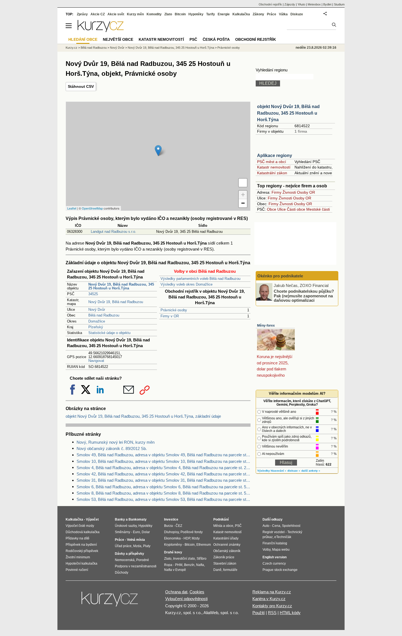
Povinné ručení (77, 570)
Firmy (276, 192)
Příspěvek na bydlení (81, 545)
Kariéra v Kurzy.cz (269, 598)
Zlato (168, 14)
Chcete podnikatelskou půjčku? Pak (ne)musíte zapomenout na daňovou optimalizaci (304, 296)
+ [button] (243, 194)
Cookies (197, 591)
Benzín (189, 565)
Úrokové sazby (126, 526)
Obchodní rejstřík (270, 4)
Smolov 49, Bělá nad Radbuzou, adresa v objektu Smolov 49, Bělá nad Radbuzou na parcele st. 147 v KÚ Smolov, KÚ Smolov (163, 454)
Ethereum (203, 545)
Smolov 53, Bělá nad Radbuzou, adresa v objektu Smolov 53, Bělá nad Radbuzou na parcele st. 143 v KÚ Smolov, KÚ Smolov (163, 499)
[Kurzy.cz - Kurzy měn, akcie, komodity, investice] (101, 30)
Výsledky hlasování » (271, 470)
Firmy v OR (170, 316)
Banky (120, 519)
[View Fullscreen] (243, 183)
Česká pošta (216, 39)
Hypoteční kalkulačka (81, 563)
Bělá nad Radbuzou (103, 315)
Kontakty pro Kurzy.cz (272, 605)
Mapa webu (281, 549)
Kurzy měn (135, 14)
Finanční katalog (275, 543)
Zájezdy (289, 4)
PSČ (193, 39)
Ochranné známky (226, 545)
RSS (272, 612)
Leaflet (71, 208)
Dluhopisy (171, 532)
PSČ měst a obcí (271, 161)
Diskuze (296, 14)
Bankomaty (138, 519)
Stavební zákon (224, 563)
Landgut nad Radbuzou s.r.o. (113, 232)
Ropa (168, 565)
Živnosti (289, 192)
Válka (283, 14)
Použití (258, 612)
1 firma (301, 131)
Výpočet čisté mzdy (80, 526)
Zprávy (82, 14)
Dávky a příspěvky (129, 554)
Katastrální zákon (272, 173)
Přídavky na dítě (77, 538)
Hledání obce (82, 39)
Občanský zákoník (226, 551)
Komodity (154, 14)
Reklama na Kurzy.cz (271, 591)
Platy (146, 546)
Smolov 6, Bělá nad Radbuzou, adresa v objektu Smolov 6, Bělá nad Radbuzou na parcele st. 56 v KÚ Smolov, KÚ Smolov (163, 486)
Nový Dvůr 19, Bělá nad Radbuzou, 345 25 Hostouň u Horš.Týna (171, 47)
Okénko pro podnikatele (280, 276)
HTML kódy (290, 612)
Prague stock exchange (280, 570)
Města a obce (223, 526)
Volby (266, 549)
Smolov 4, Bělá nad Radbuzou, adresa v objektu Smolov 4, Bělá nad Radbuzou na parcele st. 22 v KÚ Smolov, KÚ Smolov (163, 467)
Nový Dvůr (96, 309)
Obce (271, 209)
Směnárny (122, 532)
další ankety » (310, 470)
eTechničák (282, 537)
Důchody (121, 572)
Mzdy (196, 538)
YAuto (301, 4)
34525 (93, 294)
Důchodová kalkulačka (83, 532)
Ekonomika (172, 538)
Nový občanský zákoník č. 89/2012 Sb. (112, 448)
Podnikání (221, 519)
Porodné (142, 560)
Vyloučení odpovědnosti (186, 598)
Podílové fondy (191, 532)
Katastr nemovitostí (273, 167)
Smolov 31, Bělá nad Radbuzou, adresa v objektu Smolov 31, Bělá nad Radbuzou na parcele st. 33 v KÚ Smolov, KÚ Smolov (163, 480)
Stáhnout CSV (81, 86)
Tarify (210, 14)
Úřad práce (123, 546)
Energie (224, 14)
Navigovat (96, 361)
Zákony (258, 14)
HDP (186, 538)
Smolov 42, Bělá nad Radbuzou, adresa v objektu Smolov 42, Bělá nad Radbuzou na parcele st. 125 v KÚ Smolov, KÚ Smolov (163, 474)
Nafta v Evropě (175, 570)
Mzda (137, 546)
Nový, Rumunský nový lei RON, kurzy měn (116, 442)
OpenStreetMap (92, 208)
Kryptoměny (173, 545)
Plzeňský (95, 327)
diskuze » (293, 470)
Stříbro (201, 559)
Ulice (281, 209)
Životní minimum (78, 557)
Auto (266, 526)
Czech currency (274, 563)
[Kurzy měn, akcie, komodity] (110, 601)
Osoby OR (306, 192)
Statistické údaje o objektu (109, 333)
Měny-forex (266, 325)
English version (275, 557)
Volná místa (136, 540)
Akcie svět (115, 14)
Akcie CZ (98, 14)
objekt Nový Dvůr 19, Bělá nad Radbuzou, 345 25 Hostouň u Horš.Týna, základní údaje (143, 416)
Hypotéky (195, 14)
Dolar (146, 532)
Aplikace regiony (274, 155)
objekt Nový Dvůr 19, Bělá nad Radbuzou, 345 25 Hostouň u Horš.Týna (288, 113)
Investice (171, 519)
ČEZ (179, 526)
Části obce (296, 209)
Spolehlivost (291, 526)
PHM (178, 565)
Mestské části (318, 209)
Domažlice (96, 321)
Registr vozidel (274, 532)
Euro (136, 532)
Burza (168, 526)
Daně (217, 570)
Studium (339, 4)
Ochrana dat (176, 591)
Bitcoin (180, 14)
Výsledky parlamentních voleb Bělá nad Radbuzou (200, 279)
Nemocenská (125, 560)
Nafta (200, 565)
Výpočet (92, 519)
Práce (271, 14)
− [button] (243, 203)
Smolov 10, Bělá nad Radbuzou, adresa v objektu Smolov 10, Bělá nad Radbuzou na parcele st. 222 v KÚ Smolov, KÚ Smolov (163, 461)
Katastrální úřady (225, 538)
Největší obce (118, 39)
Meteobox (314, 4)
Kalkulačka (241, 14)
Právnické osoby (174, 310)
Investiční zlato (184, 559)
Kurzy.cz (71, 47)
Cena (276, 526)
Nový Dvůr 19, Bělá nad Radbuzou (115, 302)
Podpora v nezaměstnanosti (135, 566)
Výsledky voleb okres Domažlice (186, 284)
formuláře (230, 570)
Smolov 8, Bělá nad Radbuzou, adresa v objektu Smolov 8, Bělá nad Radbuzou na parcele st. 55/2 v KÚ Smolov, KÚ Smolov (163, 493)
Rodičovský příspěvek (82, 551)
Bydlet (327, 4)
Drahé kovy (173, 552)
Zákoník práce (223, 557)
